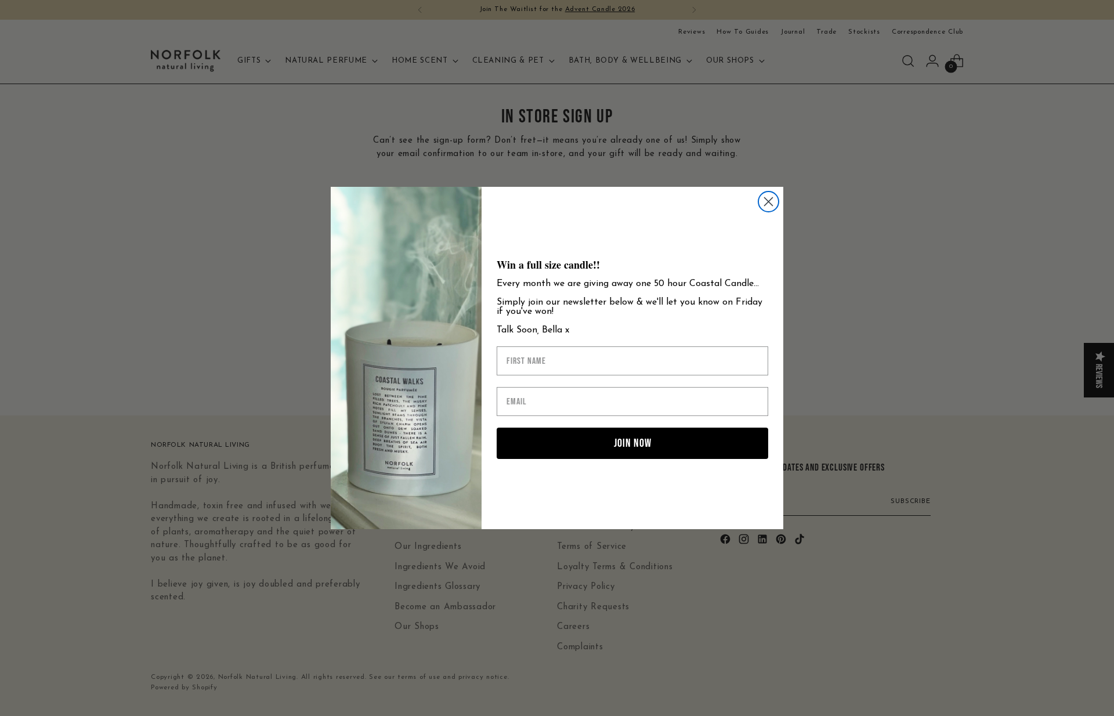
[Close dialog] (768, 201)
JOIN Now (633, 443)
